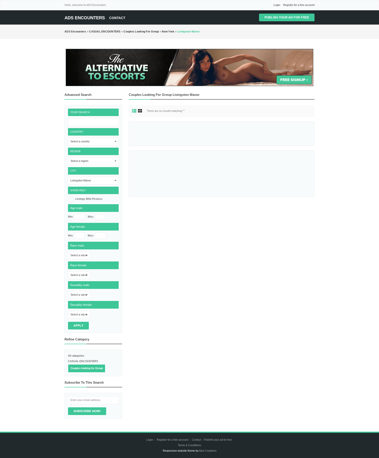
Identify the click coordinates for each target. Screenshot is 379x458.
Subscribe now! (87, 411)
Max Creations (207, 450)
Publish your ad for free (287, 17)
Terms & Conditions (189, 445)
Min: (70, 216)
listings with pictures (88, 198)
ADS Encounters (84, 17)
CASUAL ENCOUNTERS (83, 361)
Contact (117, 18)
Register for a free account (299, 5)
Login (277, 5)
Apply (78, 325)
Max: (91, 216)
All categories (76, 355)
